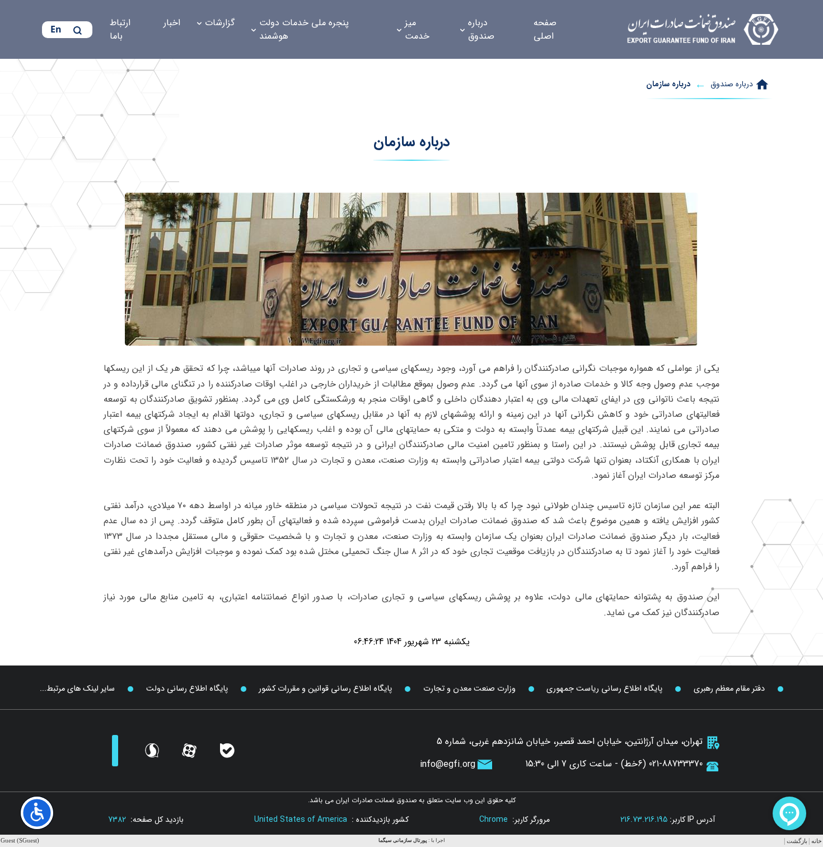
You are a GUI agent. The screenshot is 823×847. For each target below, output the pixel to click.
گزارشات (220, 23)
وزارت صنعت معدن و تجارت (469, 689)
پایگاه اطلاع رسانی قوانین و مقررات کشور (325, 689)
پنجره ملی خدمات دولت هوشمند (304, 29)
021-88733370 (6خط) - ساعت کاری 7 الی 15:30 (614, 764)
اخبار (171, 23)
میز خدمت (417, 29)
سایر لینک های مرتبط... (77, 689)
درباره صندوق (481, 29)
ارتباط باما (120, 29)
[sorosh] (152, 750)
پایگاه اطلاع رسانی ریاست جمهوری (604, 689)
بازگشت (797, 841)
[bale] (227, 750)
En (56, 29)
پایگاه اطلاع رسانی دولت (187, 689)
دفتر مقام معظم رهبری (729, 689)
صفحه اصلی (545, 29)
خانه (816, 841)
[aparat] (189, 750)
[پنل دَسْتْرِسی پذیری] (37, 812)
